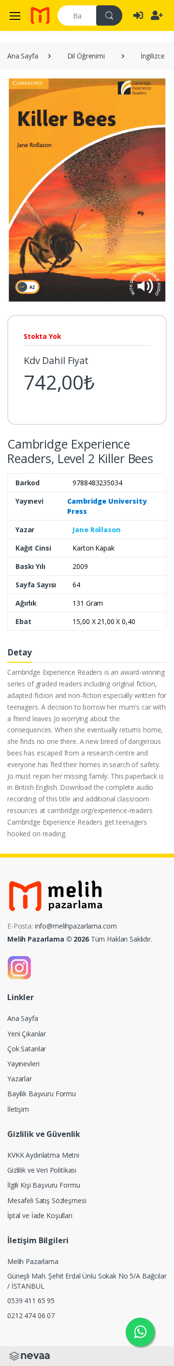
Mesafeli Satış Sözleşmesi (46, 1200)
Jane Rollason (96, 529)
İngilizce (153, 55)
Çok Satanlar (26, 1048)
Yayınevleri (23, 1063)
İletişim (18, 1109)
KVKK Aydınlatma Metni (43, 1155)
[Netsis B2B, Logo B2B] (29, 1355)
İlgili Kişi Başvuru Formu (43, 1185)
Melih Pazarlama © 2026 (48, 939)
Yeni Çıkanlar (26, 1033)
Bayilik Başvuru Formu (41, 1093)
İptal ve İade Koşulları (39, 1215)
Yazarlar (19, 1078)
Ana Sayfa (22, 55)
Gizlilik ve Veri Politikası (41, 1170)
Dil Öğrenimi (86, 55)
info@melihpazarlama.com (76, 925)
